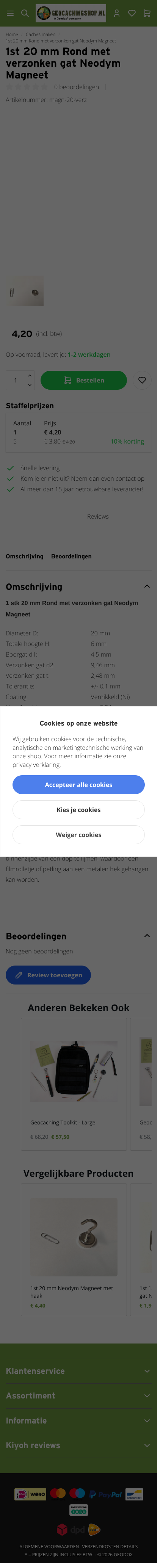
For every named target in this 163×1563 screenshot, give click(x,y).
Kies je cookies (79, 810)
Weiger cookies (79, 835)
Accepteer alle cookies (79, 785)
